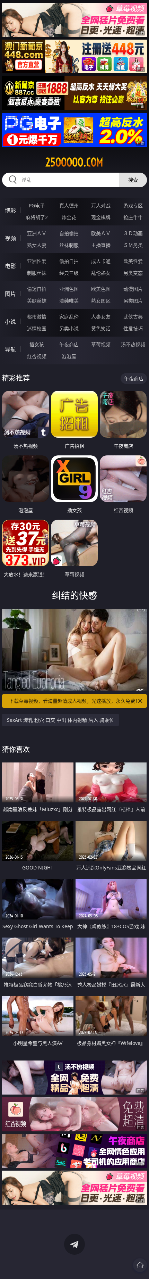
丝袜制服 (69, 245)
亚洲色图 (69, 289)
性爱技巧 (133, 328)
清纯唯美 (69, 300)
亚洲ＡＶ (36, 233)
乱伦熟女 (101, 273)
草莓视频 (101, 344)
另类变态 (133, 273)
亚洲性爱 (36, 261)
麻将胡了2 (37, 217)
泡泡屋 (69, 356)
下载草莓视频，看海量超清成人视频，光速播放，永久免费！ (74, 701)
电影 (10, 266)
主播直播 (101, 245)
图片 (10, 294)
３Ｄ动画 (133, 233)
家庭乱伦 (69, 316)
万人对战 (101, 205)
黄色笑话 (101, 328)
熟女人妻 (36, 245)
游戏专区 (133, 205)
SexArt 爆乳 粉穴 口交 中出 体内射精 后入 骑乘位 (60, 720)
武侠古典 (133, 316)
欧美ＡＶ (101, 233)
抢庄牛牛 (133, 217)
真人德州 (69, 205)
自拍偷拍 (69, 233)
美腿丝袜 (36, 300)
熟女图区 (101, 300)
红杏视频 (36, 356)
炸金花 (69, 217)
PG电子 (37, 205)
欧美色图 (101, 289)
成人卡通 (101, 261)
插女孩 (36, 344)
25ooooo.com (74, 162)
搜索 (133, 179)
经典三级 (69, 273)
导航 (10, 349)
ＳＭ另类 (133, 245)
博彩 (10, 210)
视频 (10, 238)
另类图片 (133, 300)
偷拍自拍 (69, 261)
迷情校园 (36, 328)
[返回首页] (140, 1265)
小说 (10, 321)
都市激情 (36, 316)
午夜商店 (69, 344)
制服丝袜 (36, 273)
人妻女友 (101, 316)
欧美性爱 (133, 261)
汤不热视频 (133, 344)
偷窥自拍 (36, 289)
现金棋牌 (101, 217)
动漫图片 (133, 289)
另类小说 (69, 328)
